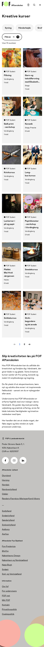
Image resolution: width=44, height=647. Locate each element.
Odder (5, 494)
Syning (8, 27)
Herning (5, 480)
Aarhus (5, 534)
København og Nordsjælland (15, 560)
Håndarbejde (24, 27)
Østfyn (5, 551)
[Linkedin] (23, 460)
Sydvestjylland (9, 524)
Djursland (6, 475)
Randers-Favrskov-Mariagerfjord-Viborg (21, 498)
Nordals (5, 484)
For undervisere (9, 591)
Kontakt (6, 604)
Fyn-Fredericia (9, 546)
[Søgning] (34, 5)
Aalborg (6, 529)
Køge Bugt (7, 564)
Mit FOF (6, 600)
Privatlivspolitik (9, 609)
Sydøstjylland (8, 515)
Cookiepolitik (8, 614)
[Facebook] (5, 460)
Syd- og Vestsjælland (12, 574)
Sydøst (5, 569)
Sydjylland (6, 511)
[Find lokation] (28, 5)
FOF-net (6, 595)
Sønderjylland (8, 520)
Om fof (5, 586)
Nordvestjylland (9, 489)
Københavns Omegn (11, 555)
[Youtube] (14, 460)
